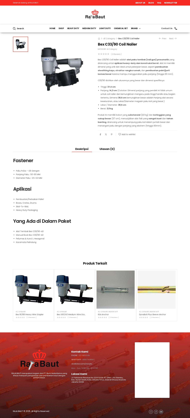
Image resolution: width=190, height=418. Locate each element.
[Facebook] (100, 134)
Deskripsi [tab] (81, 149)
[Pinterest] (111, 134)
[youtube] (161, 412)
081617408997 (88, 359)
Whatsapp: (76, 359)
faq (159, 3)
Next (172, 38)
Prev (163, 38)
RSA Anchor (103, 314)
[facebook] (156, 412)
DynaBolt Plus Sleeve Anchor (152, 314)
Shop (61, 28)
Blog (151, 3)
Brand (134, 28)
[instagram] (151, 412)
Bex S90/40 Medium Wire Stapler (72, 314)
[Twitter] (106, 134)
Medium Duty (89, 28)
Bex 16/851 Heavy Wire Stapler (30, 314)
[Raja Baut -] (95, 15)
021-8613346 (84, 355)
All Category (109, 38)
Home (52, 28)
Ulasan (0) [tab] (107, 149)
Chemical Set (121, 28)
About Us (140, 3)
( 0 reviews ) (116, 54)
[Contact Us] (176, 28)
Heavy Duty (73, 28)
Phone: (74, 355)
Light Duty (105, 28)
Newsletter (170, 3)
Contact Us (166, 28)
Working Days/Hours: (81, 364)
